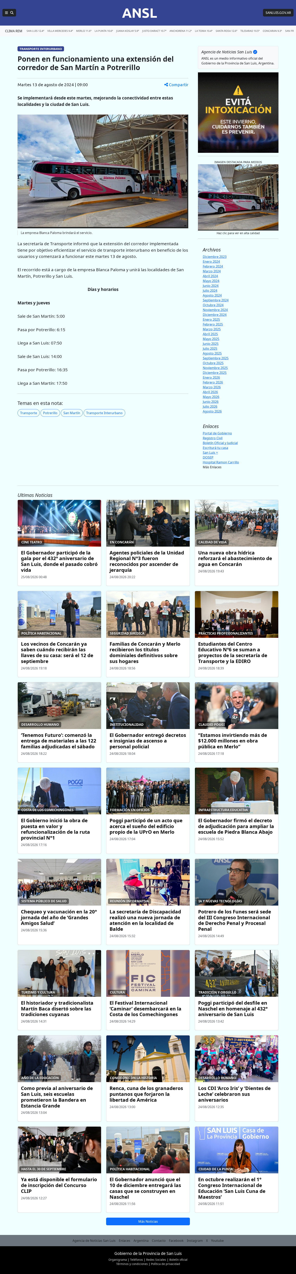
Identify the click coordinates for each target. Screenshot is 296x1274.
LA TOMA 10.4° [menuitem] (203, 31)
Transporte (28, 413)
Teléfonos (136, 1260)
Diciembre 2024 (215, 314)
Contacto (159, 1240)
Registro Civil (213, 438)
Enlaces (124, 1240)
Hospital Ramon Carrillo (221, 462)
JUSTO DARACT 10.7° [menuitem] (154, 31)
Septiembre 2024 (216, 300)
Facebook (176, 1240)
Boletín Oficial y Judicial (220, 443)
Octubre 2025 (213, 363)
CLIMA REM (13, 31)
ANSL (139, 12)
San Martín (71, 413)
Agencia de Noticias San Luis (94, 1240)
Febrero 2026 (213, 382)
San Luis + (210, 452)
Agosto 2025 (212, 353)
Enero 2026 (211, 377)
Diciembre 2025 (215, 372)
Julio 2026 (210, 406)
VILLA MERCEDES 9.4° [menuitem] (60, 31)
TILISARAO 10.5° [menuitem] (250, 31)
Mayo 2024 (211, 281)
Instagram (195, 1240)
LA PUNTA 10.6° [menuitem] (104, 31)
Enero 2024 (211, 261)
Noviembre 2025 (215, 368)
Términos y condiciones (132, 1264)
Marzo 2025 (212, 329)
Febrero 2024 (213, 266)
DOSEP (208, 457)
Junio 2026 (210, 401)
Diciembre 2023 (215, 256)
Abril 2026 (210, 392)
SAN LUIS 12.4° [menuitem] (35, 31)
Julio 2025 (210, 348)
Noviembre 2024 (215, 310)
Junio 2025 (210, 343)
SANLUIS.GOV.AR (278, 12)
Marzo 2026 (212, 387)
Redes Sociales (156, 1260)
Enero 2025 (211, 319)
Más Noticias (148, 1221)
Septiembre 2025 (216, 358)
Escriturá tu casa (215, 448)
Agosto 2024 (212, 295)
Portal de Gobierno (217, 433)
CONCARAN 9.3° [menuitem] (272, 31)
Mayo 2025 (211, 339)
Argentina (141, 1240)
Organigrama (118, 1260)
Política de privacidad (165, 1264)
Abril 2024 (210, 276)
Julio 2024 (210, 290)
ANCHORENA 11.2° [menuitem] (181, 31)
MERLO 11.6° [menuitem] (83, 31)
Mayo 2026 (211, 397)
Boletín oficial (178, 1260)
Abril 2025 (210, 334)
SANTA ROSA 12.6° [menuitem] (226, 31)
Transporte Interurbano (104, 413)
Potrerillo (50, 413)
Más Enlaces (212, 467)
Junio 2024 (210, 285)
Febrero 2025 (213, 324)
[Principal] (9, 13)
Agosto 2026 (212, 411)
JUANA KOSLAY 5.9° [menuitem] (127, 31)
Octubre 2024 (213, 305)
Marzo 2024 (212, 271)
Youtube (217, 1240)
